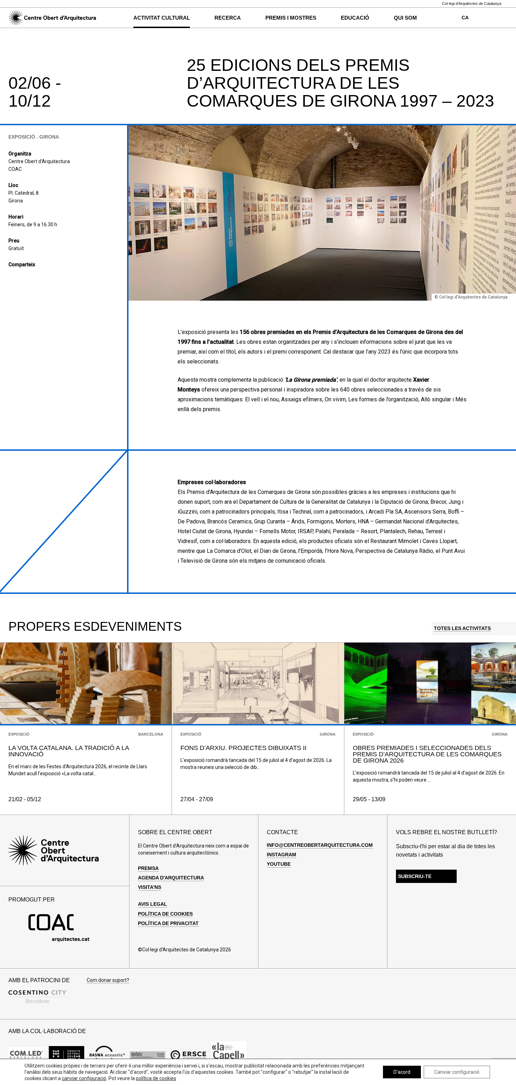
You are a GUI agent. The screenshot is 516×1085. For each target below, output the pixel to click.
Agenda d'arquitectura (171, 877)
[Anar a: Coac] (59, 940)
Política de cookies (165, 914)
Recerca (227, 18)
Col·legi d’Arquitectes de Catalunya (471, 4)
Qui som (405, 18)
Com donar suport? (108, 980)
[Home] (52, 18)
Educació (355, 18)
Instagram (281, 854)
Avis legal (152, 904)
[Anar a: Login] (489, 18)
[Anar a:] (26, 1055)
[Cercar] (113, 18)
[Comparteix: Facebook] (12, 277)
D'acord (401, 1072)
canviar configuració (84, 1078)
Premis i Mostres (290, 18)
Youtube (279, 864)
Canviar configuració (456, 1072)
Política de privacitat (168, 923)
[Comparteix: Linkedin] (36, 277)
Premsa (148, 868)
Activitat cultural (161, 18)
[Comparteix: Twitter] (24, 277)
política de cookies (156, 1078)
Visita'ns (149, 887)
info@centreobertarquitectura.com (320, 845)
